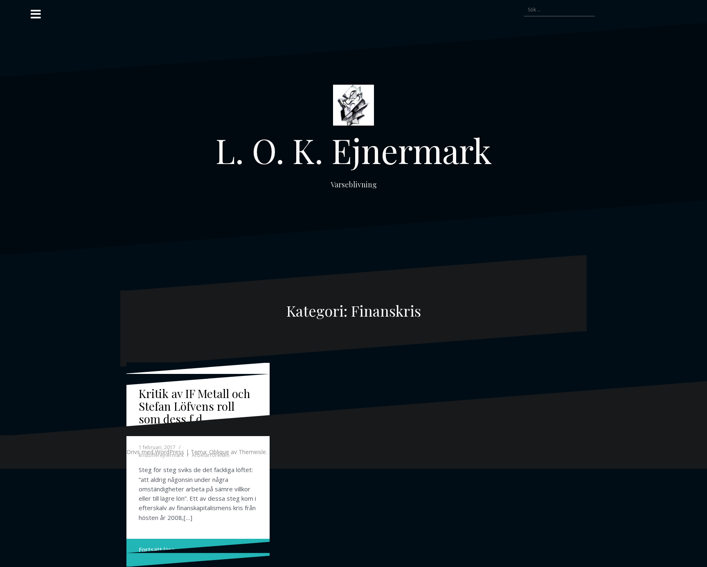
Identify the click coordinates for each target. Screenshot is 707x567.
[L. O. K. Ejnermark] (353, 107)
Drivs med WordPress (155, 452)
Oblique (219, 452)
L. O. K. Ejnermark (354, 150)
